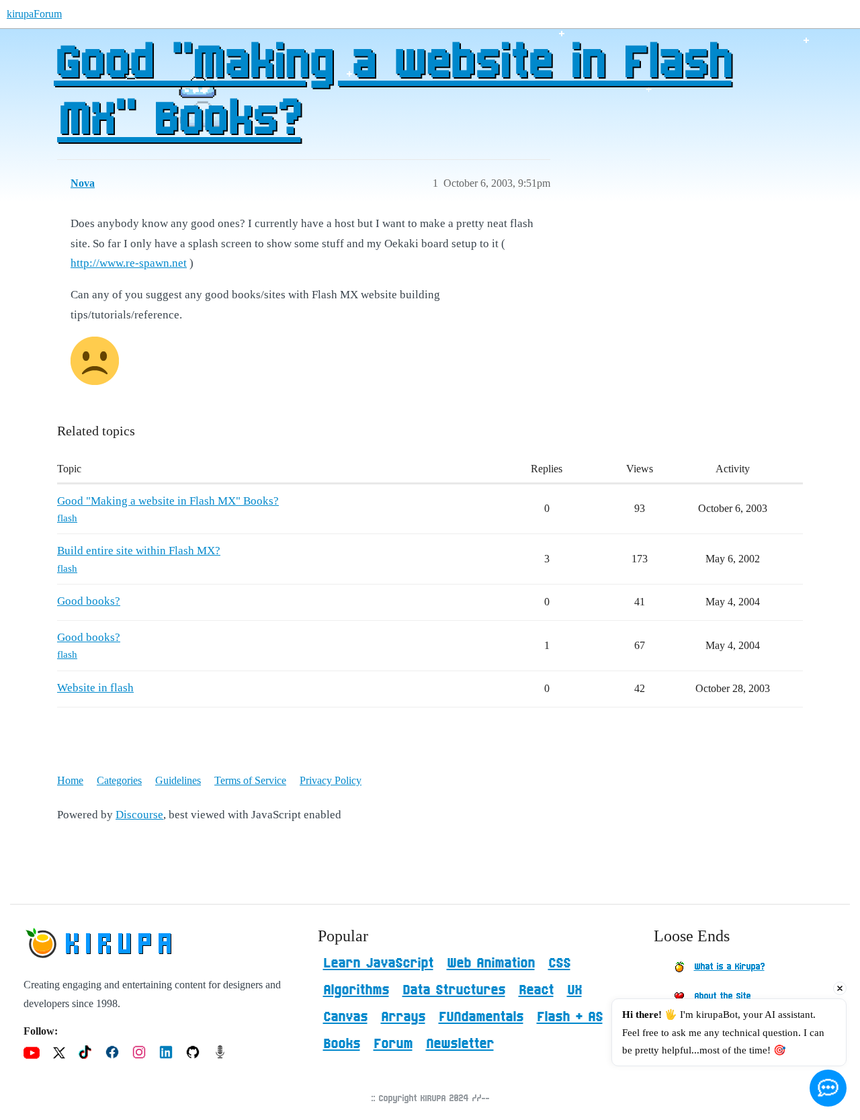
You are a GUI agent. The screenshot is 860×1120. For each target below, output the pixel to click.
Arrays (403, 1017)
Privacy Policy (330, 780)
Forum (393, 1044)
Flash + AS (570, 1017)
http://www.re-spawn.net (129, 263)
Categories (119, 780)
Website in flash (95, 687)
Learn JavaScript (378, 963)
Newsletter (460, 1044)
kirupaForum (34, 13)
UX (574, 990)
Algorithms (356, 990)
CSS (559, 963)
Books (341, 1044)
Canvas (345, 1017)
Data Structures (453, 990)
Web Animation (491, 963)
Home (70, 780)
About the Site (722, 996)
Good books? (88, 601)
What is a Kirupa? (729, 966)
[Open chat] (828, 1088)
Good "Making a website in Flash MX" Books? (393, 92)
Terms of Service (250, 780)
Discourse (139, 814)
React (536, 990)
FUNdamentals (481, 1017)
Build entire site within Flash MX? (138, 550)
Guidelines (178, 780)
